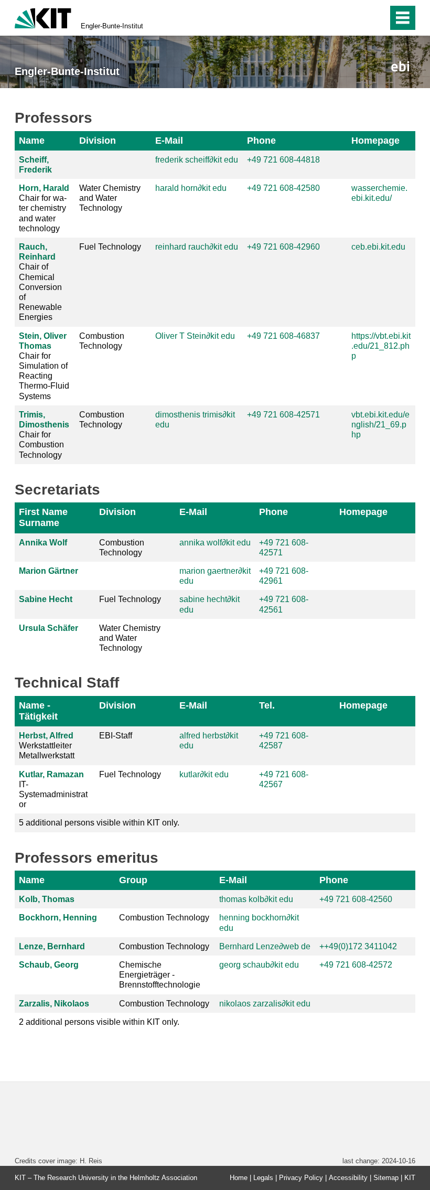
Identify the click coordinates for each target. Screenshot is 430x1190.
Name (32, 140)
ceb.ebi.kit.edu (378, 246)
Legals (263, 1178)
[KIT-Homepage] (43, 17)
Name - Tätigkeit (38, 711)
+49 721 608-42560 (355, 899)
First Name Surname (43, 517)
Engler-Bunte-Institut (112, 26)
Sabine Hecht (45, 599)
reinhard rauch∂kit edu (196, 246)
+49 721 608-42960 (283, 246)
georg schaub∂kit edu (259, 964)
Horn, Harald (44, 188)
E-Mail (169, 140)
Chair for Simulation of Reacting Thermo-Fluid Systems (44, 366)
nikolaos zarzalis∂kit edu (264, 1003)
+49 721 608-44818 (283, 159)
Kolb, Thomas (46, 899)
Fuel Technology (110, 246)
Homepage (375, 140)
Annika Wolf (43, 542)
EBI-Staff (115, 735)
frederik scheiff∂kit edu (196, 159)
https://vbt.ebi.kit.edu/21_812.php (381, 345)
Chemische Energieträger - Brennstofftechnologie (159, 974)
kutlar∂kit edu (204, 774)
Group (133, 880)
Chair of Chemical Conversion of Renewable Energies (40, 281)
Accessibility (348, 1178)
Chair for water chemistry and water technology (44, 208)
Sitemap (386, 1178)
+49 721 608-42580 (283, 188)
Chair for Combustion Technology (44, 434)
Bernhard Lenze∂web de (264, 946)
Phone (261, 140)
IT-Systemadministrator (53, 789)
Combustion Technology (101, 340)
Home (239, 1178)
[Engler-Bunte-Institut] (400, 66)
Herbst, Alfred (46, 735)
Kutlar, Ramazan (51, 774)
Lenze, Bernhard (52, 946)
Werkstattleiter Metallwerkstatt (46, 745)
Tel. (267, 705)
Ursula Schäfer (48, 628)
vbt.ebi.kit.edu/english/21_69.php (380, 424)
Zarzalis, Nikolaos (54, 1003)
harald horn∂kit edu (191, 188)
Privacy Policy (301, 1178)
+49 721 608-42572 (355, 964)
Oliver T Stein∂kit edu (195, 335)
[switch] (357, 18)
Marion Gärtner (48, 570)
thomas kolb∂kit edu (256, 899)
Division (97, 140)
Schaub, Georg (49, 964)
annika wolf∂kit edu (215, 542)
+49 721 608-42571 (283, 414)
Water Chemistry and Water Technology (110, 198)
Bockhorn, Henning (58, 917)
